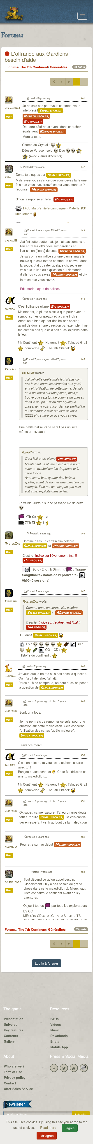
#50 (83, 755)
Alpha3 (10, 309)
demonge (10, 676)
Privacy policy (15, 1077)
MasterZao (12, 543)
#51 (83, 801)
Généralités (58, 67)
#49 (83, 701)
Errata (54, 1041)
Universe (10, 1024)
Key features (13, 1030)
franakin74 (12, 108)
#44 (83, 298)
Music (55, 1030)
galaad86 (11, 240)
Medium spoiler (36, 116)
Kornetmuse (13, 882)
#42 (83, 167)
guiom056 (11, 711)
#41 (83, 98)
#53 (83, 871)
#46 (83, 533)
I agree (70, 1128)
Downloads (59, 1035)
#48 (83, 666)
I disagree (47, 1135)
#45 (83, 359)
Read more (48, 1127)
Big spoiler (33, 121)
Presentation (13, 1018)
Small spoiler (50, 110)
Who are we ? (14, 1066)
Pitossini (11, 601)
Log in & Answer (46, 963)
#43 (83, 230)
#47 (83, 591)
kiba (8, 177)
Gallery (9, 1041)
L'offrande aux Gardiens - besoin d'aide (38, 56)
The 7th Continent (34, 67)
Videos (55, 1024)
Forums (12, 67)
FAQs (54, 1018)
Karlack (10, 369)
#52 (83, 836)
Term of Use (13, 1072)
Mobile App (59, 1047)
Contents (11, 1035)
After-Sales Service (18, 1088)
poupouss (11, 847)
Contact (10, 1083)
